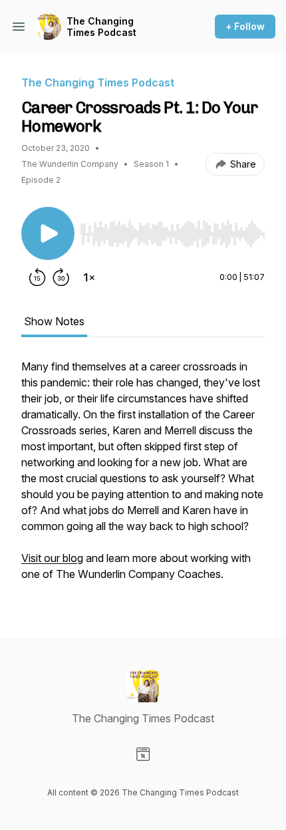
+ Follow (245, 26)
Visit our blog (52, 558)
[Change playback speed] (89, 277)
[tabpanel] (143, 476)
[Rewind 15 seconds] (37, 277)
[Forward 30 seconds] (61, 277)
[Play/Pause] (47, 233)
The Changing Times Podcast (101, 27)
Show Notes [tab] (54, 321)
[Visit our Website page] (143, 754)
